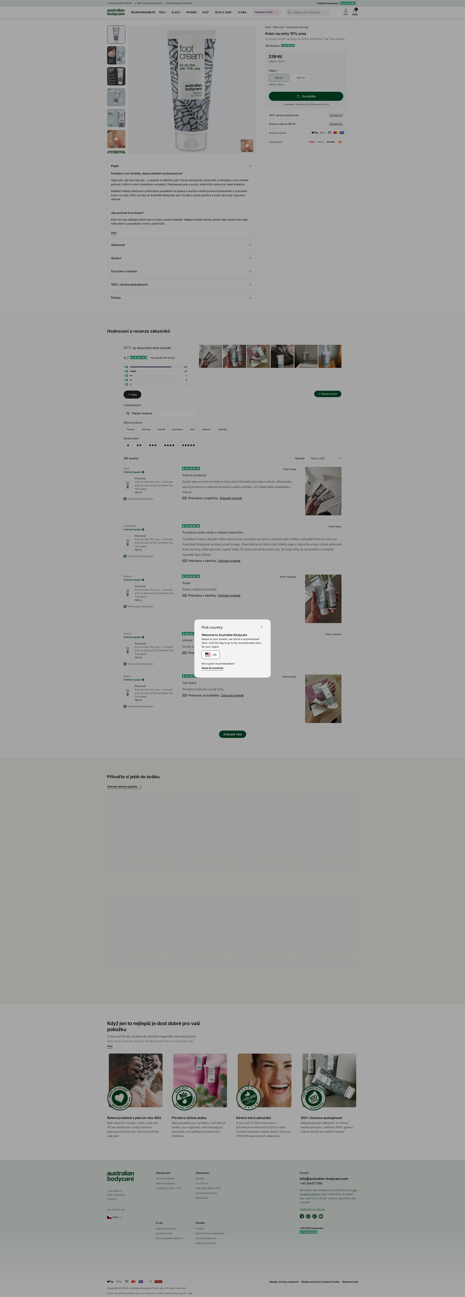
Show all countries (212, 667)
